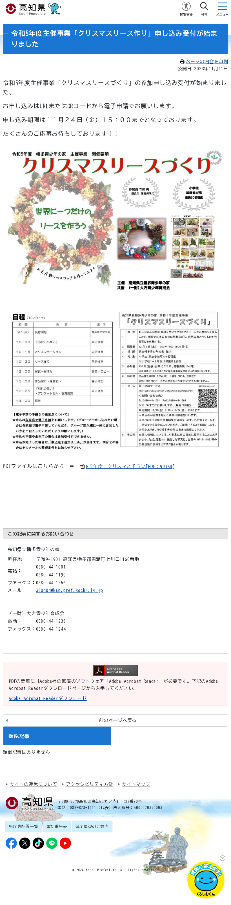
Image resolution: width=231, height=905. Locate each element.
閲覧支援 (186, 14)
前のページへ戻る (118, 720)
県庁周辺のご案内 (92, 827)
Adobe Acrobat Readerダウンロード (48, 698)
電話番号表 (56, 827)
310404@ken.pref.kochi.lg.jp (69, 590)
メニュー (222, 14)
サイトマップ (136, 784)
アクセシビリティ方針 (89, 784)
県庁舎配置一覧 (23, 827)
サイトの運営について (33, 784)
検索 (204, 14)
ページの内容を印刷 (207, 61)
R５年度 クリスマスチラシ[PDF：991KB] (130, 466)
